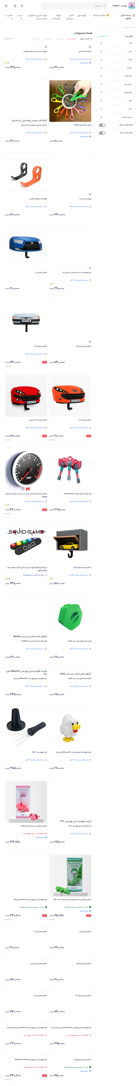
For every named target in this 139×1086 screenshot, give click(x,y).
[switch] (102, 125)
